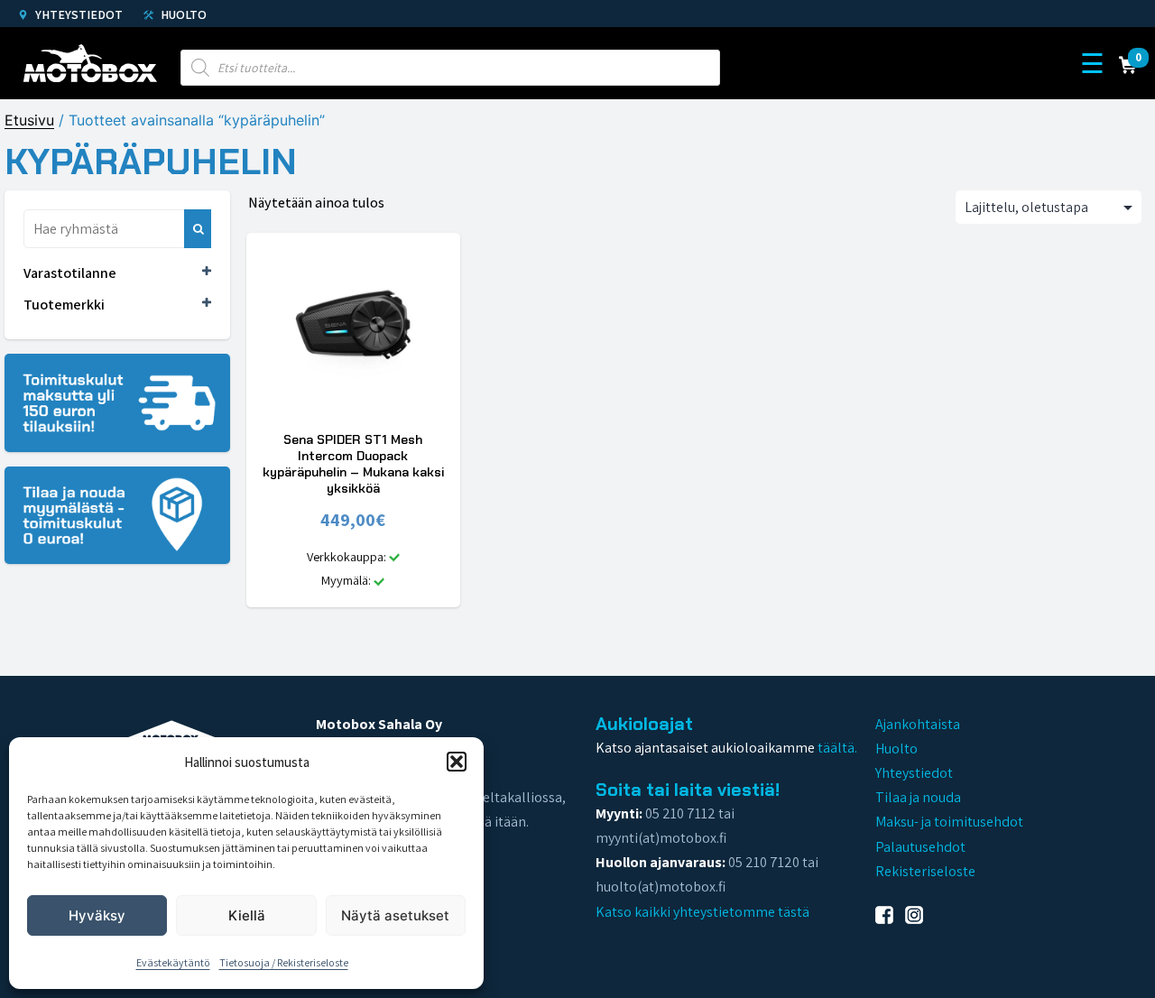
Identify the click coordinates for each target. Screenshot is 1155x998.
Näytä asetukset (395, 915)
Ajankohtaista (917, 724)
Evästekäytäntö (173, 962)
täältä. (837, 747)
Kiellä (246, 915)
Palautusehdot (920, 846)
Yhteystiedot (77, 14)
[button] (457, 762)
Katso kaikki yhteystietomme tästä (702, 911)
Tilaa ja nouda (918, 797)
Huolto (182, 14)
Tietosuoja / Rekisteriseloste (283, 962)
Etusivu (29, 120)
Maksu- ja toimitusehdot (949, 821)
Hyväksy (97, 915)
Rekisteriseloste (925, 871)
